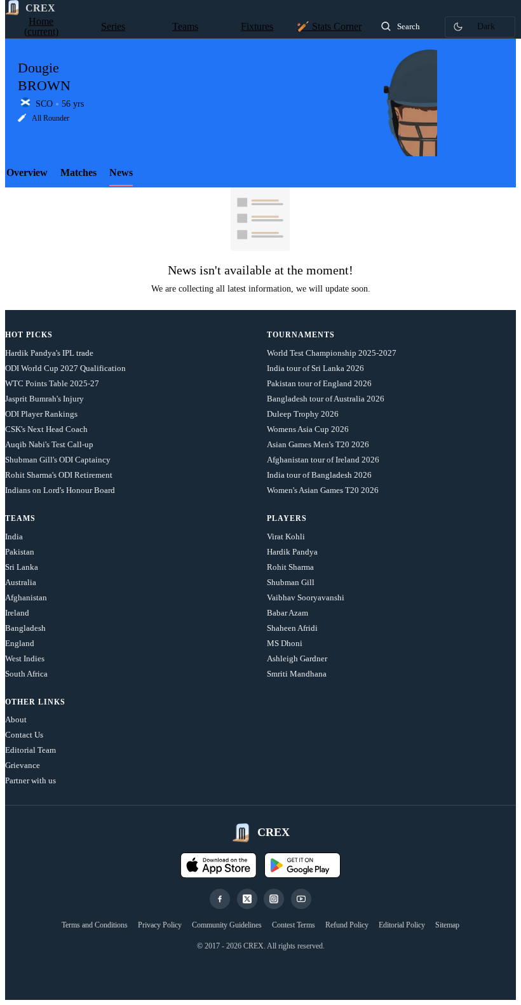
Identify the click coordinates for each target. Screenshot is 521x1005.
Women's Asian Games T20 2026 (323, 490)
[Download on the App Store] (218, 865)
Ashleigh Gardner (297, 658)
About (16, 719)
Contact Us (24, 734)
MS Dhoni (284, 643)
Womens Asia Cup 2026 (308, 429)
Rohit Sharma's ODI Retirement (58, 475)
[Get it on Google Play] (302, 865)
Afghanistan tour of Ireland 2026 (323, 459)
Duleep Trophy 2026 (303, 414)
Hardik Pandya (292, 551)
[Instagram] (274, 899)
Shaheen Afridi (292, 628)
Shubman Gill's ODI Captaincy (58, 459)
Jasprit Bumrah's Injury (44, 398)
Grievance (22, 765)
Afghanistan (26, 597)
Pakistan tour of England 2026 (319, 383)
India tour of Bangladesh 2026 (319, 475)
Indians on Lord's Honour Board (60, 490)
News (121, 172)
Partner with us (30, 780)
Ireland (17, 612)
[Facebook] (220, 899)
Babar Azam (287, 612)
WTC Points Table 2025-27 (52, 383)
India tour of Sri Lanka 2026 (315, 368)
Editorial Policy (402, 925)
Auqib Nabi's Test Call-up (49, 444)
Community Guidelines (227, 925)
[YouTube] (301, 899)
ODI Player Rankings (41, 414)
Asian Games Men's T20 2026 (318, 444)
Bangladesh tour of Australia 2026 (325, 398)
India (14, 536)
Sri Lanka (21, 567)
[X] (247, 899)
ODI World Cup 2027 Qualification (65, 368)
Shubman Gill (291, 582)
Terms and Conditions (95, 925)
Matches (78, 172)
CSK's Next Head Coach (46, 429)
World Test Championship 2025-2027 (331, 353)
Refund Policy (347, 925)
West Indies (24, 658)
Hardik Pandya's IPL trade (49, 353)
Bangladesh (25, 628)
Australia (20, 582)
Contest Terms (293, 925)
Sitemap (447, 925)
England (19, 643)
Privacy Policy (160, 925)
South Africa (26, 673)
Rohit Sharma (290, 567)
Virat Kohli (286, 536)
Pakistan (19, 551)
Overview (27, 172)
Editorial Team (30, 750)
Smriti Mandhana (297, 673)
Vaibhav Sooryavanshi (305, 597)
